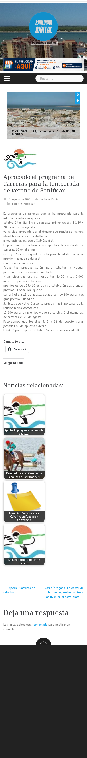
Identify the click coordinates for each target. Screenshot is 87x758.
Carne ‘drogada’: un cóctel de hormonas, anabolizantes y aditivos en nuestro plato (64, 592)
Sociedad (29, 204)
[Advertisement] (43, 702)
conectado (41, 625)
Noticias (17, 204)
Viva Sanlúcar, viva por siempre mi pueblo (43, 133)
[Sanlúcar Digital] (43, 27)
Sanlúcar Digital (50, 199)
